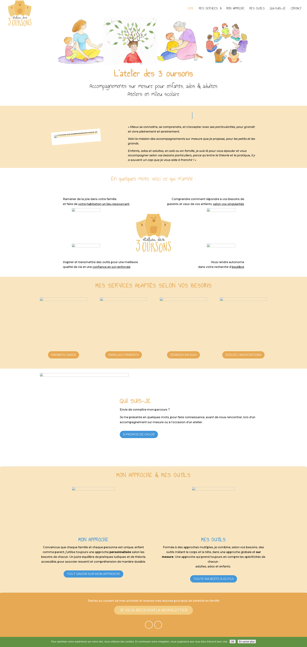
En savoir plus (247, 641)
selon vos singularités (228, 204)
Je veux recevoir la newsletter (153, 610)
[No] (302, 642)
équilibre (238, 267)
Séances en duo (183, 355)
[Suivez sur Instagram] (158, 625)
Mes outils (257, 9)
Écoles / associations (243, 355)
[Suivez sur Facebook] (149, 625)
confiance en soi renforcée (111, 267)
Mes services (208, 9)
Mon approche (235, 9)
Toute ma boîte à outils (213, 579)
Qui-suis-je (278, 9)
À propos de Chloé (139, 434)
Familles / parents (123, 355)
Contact (296, 9)
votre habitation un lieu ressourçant (104, 204)
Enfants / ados (63, 355)
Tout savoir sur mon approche (93, 574)
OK (232, 641)
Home (191, 9)
